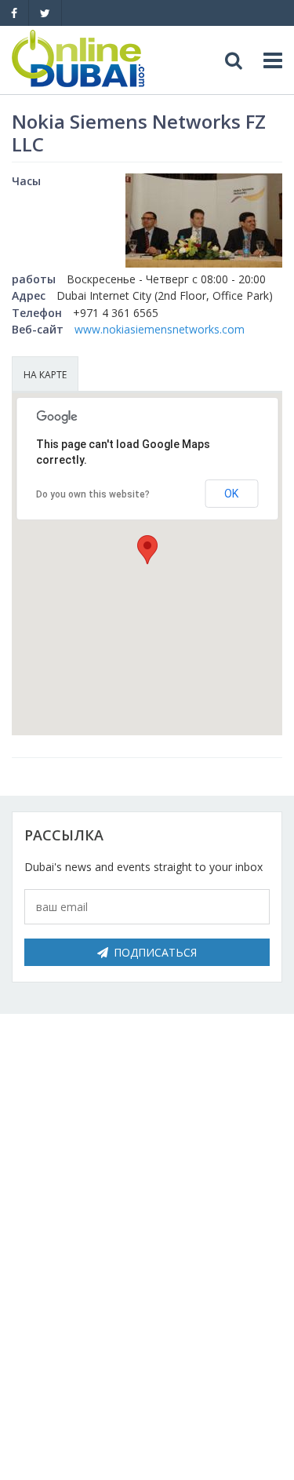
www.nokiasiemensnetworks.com (159, 329)
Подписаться (155, 952)
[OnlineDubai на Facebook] (14, 13)
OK (231, 493)
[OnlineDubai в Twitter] (45, 13)
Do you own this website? (93, 494)
